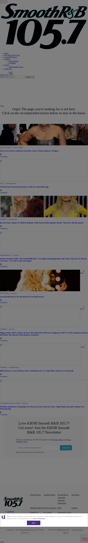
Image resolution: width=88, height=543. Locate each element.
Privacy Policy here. (39, 518)
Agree (34, 523)
